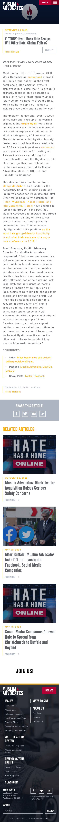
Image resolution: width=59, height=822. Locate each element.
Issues (9, 701)
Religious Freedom (13, 714)
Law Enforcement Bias (15, 718)
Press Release (12, 52)
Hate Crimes (11, 705)
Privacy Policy (17, 818)
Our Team (37, 713)
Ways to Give (41, 701)
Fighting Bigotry (12, 722)
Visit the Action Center (14, 739)
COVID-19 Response (14, 745)
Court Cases (11, 771)
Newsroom (11, 782)
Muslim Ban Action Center (13, 750)
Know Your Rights (13, 767)
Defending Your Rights (14, 760)
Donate (45, 2)
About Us (38, 708)
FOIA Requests (12, 775)
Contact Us (38, 721)
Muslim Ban (10, 709)
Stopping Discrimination (16, 730)
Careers (36, 717)
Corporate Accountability (23, 33)
